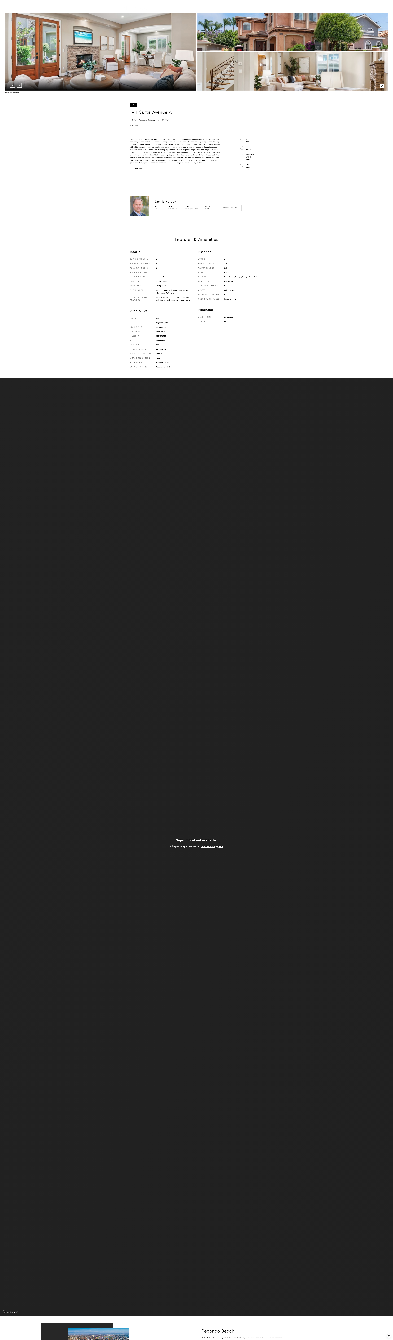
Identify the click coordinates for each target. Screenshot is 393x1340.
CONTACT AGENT (230, 208)
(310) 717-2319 (172, 209)
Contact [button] (139, 168)
